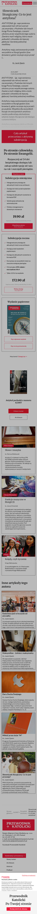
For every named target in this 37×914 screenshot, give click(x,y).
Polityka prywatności (28, 875)
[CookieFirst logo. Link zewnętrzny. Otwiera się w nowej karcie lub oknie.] (5, 877)
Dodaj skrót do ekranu (18, 909)
